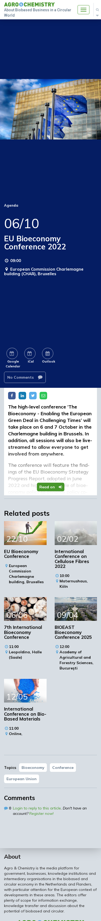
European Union (21, 778)
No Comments (21, 377)
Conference (63, 767)
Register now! (41, 813)
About (12, 856)
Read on (47, 487)
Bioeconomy (33, 767)
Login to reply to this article (37, 808)
